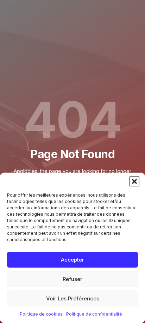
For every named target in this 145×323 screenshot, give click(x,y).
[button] (134, 181)
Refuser (72, 279)
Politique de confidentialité (94, 314)
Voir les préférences (72, 298)
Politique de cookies (41, 314)
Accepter (72, 259)
